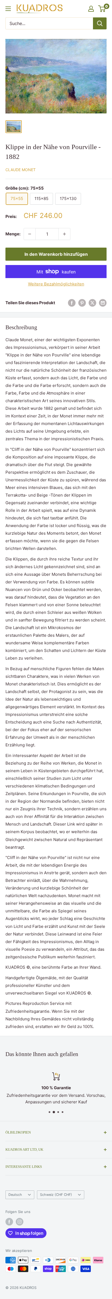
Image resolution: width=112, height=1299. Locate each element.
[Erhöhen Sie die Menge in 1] (64, 234)
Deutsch (15, 1195)
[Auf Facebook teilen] (72, 303)
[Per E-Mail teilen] (103, 303)
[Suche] (100, 23)
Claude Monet (20, 169)
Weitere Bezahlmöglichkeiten (56, 284)
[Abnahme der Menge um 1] (29, 234)
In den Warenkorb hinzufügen (56, 254)
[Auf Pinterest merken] (82, 303)
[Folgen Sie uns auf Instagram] (19, 1222)
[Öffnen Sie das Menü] (8, 9)
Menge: (12, 233)
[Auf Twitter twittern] (92, 303)
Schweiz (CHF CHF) (56, 1195)
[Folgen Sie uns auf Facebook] (9, 1222)
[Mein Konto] (91, 9)
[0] (102, 8)
